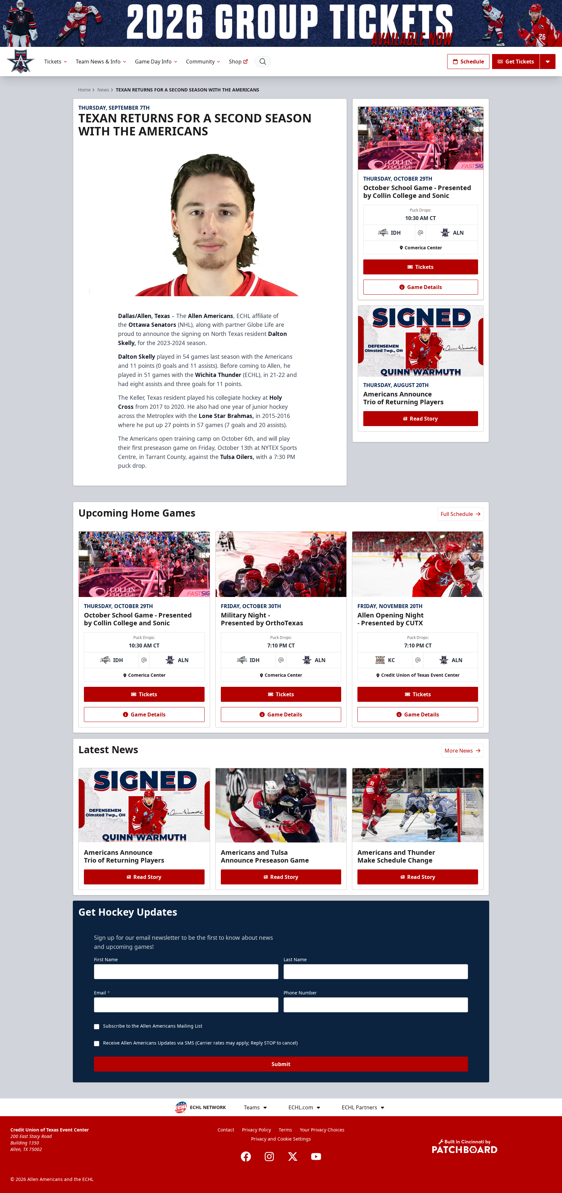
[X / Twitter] (293, 1156)
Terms (285, 1130)
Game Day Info (153, 61)
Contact (226, 1130)
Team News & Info (98, 61)
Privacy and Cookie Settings (281, 1139)
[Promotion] (281, 23)
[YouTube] (316, 1156)
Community (200, 61)
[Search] (263, 61)
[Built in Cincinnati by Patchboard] (464, 1146)
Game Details (424, 287)
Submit (281, 1064)
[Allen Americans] (21, 61)
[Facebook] (246, 1156)
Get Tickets (519, 61)
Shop (235, 61)
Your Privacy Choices (322, 1130)
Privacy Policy (256, 1130)
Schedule (472, 61)
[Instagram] (269, 1156)
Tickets (52, 61)
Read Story (424, 418)
